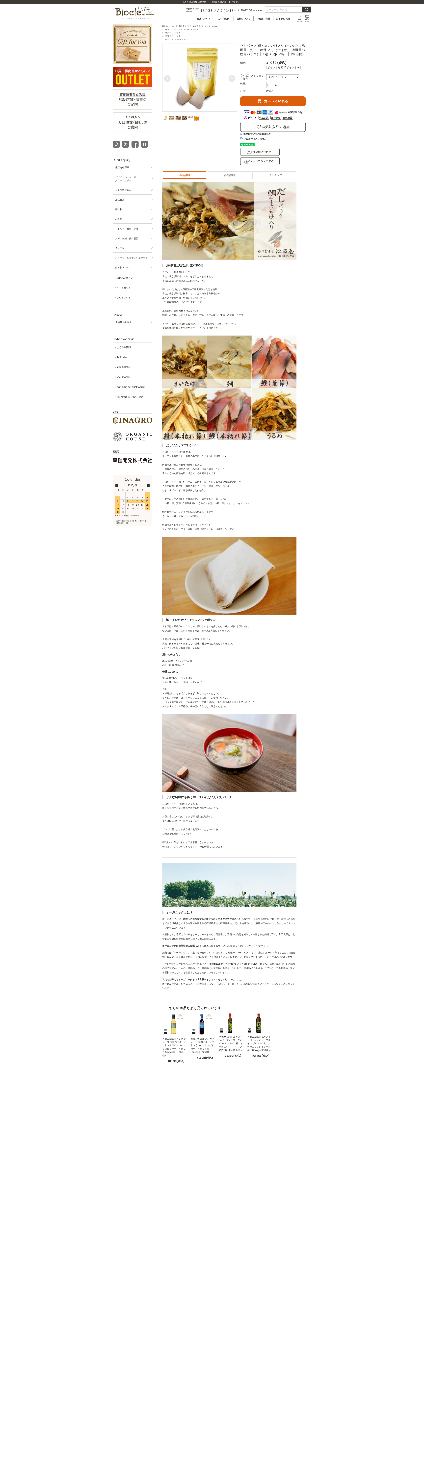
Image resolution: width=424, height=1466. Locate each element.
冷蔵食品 (120, 199)
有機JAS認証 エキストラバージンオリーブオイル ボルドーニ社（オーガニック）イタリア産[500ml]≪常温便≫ (259, 1043)
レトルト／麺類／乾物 (126, 228)
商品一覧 (167, 33)
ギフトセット (124, 287)
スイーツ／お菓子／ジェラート (131, 257)
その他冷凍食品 (123, 190)
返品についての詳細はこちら (258, 133)
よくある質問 (124, 347)
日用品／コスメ (125, 278)
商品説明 (184, 175)
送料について (244, 18)
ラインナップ (274, 175)
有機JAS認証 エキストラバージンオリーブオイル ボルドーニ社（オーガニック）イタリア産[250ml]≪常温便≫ (231, 1043)
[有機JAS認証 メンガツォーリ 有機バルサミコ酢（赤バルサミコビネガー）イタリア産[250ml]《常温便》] (202, 1024)
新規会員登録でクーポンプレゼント (226, 1)
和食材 (167, 29)
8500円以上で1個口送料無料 (195, 1)
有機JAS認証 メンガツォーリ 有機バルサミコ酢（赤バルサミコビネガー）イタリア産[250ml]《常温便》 (202, 1045)
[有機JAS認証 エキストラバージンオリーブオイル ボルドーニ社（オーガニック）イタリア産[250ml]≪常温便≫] (230, 1023)
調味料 (118, 209)
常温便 (177, 33)
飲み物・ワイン (123, 267)
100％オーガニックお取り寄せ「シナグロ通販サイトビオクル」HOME (189, 26)
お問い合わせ (124, 357)
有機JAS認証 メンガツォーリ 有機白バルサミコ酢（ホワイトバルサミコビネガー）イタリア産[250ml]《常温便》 (174, 1047)
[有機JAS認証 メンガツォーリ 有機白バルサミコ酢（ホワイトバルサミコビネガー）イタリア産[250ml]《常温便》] (173, 1024)
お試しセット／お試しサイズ (175, 39)
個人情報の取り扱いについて (132, 396)
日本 (178, 36)
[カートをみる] (307, 16)
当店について (204, 18)
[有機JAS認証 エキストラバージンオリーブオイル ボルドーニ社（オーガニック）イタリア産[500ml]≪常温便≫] (258, 1023)
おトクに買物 (283, 18)
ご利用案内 (224, 18)
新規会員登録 (124, 367)
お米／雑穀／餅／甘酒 (126, 238)
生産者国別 (168, 36)
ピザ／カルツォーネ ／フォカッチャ (125, 178)
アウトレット (124, 297)
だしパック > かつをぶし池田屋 (185, 29)
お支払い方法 (263, 18)
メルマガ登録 (124, 377)
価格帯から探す (123, 322)
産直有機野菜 (122, 167)
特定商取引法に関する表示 (131, 387)
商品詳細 (229, 175)
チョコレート (122, 248)
